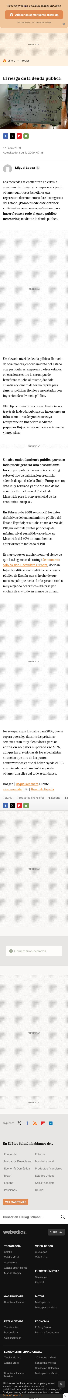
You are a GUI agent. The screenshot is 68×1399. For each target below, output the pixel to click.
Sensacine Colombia (47, 1367)
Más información (12, 1395)
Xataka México (12, 1357)
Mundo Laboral (44, 1161)
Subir (53, 1232)
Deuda (39, 1189)
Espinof (39, 1282)
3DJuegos (41, 1251)
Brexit (7, 1175)
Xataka (8, 1251)
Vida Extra (41, 1257)
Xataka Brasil (11, 1362)
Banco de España (42, 789)
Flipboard (19, 136)
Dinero (11, 60)
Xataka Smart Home (15, 1267)
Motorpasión (42, 1302)
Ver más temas (15, 1202)
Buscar (63, 1216)
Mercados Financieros (17, 1161)
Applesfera (10, 1262)
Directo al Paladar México (14, 1375)
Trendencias (11, 1327)
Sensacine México (45, 1362)
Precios (25, 60)
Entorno (40, 1154)
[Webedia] (14, 1234)
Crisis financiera (45, 1182)
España (55, 797)
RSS (35, 1123)
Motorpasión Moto (46, 1307)
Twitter (12, 136)
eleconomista (12, 789)
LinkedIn (51, 1123)
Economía (10, 1154)
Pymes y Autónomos (47, 1332)
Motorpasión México (47, 1373)
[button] (27, 167)
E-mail (26, 136)
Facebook (5, 136)
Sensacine (41, 1277)
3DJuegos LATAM (45, 1357)
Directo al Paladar (14, 1302)
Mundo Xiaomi (12, 1272)
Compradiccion (13, 1337)
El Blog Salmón (43, 1327)
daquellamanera (27, 784)
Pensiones (10, 1189)
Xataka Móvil (11, 1257)
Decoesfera (11, 1332)
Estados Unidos (44, 1175)
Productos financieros (31, 797)
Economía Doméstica (17, 1168)
